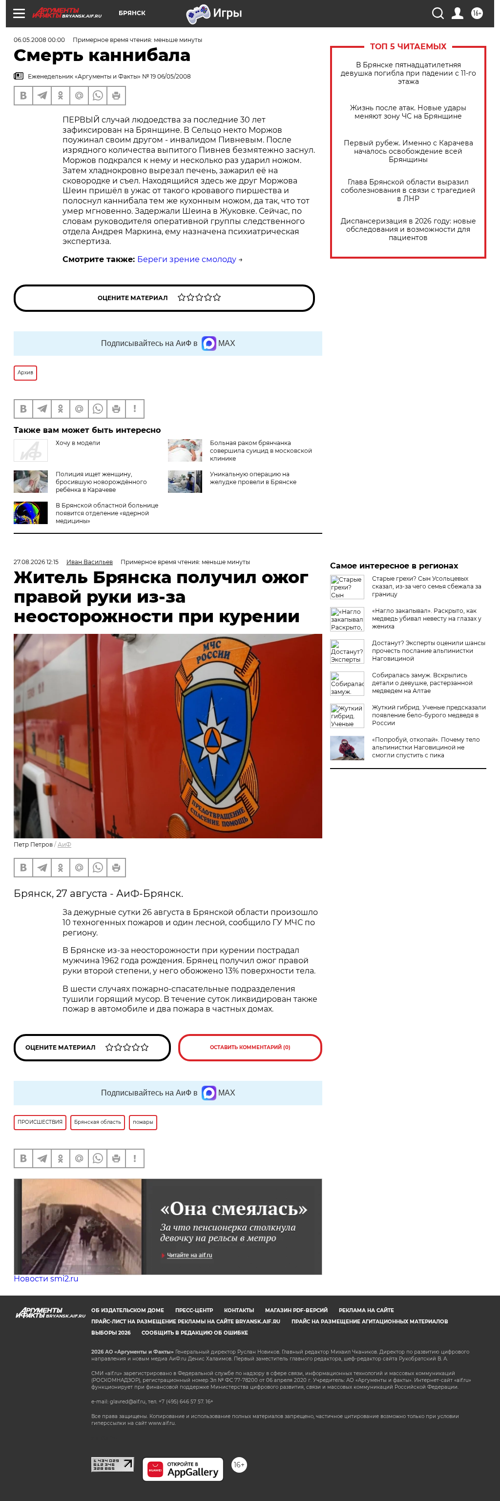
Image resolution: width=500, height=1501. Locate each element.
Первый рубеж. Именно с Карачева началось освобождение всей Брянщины (408, 151)
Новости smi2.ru (46, 1278)
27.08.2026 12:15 (36, 562)
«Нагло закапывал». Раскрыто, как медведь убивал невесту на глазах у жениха (426, 618)
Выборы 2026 (110, 1333)
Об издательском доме (127, 1310)
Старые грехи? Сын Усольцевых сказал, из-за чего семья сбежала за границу (426, 586)
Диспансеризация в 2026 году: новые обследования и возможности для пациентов (408, 229)
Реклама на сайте (366, 1310)
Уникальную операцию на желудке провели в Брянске (253, 478)
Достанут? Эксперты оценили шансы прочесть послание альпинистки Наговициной (428, 650)
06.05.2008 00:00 (39, 39)
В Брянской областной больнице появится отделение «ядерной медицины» (107, 513)
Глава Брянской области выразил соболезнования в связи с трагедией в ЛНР (408, 190)
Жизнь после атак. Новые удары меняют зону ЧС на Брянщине (408, 112)
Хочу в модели (78, 442)
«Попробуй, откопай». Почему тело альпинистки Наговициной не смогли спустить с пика (426, 747)
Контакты (239, 1310)
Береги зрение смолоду (186, 259)
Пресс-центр (194, 1310)
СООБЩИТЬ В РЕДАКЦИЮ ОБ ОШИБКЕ (195, 1333)
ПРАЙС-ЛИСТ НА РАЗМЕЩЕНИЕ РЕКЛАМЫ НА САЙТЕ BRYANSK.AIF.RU (185, 1321)
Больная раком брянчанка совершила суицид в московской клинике (261, 450)
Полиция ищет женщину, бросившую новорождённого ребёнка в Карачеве (101, 481)
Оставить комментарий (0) (250, 1047)
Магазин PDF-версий (296, 1310)
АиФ (64, 844)
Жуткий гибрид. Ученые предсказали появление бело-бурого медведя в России (429, 715)
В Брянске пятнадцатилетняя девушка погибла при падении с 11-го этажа (408, 73)
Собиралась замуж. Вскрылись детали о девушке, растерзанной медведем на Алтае (422, 682)
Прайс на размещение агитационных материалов (370, 1321)
